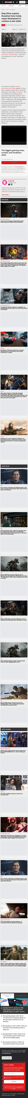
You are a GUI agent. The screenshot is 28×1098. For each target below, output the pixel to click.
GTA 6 (19, 5)
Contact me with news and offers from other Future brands (14, 1077)
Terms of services (18, 166)
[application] (14, 134)
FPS (7, 9)
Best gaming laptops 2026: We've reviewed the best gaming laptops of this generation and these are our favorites (14, 1018)
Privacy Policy (19, 1087)
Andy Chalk (10, 25)
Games (3, 9)
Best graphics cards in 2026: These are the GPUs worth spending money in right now (15, 1027)
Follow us (16, 29)
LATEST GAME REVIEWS (20, 995)
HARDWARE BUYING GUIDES (7, 995)
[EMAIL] (12, 184)
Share (5, 29)
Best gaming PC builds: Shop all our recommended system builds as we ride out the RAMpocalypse (14, 1035)
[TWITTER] (9, 184)
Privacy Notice (20, 168)
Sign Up (14, 1081)
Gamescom (11, 5)
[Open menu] (2, 2)
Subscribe (22, 2)
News (3, 25)
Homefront (12, 9)
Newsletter (24, 29)
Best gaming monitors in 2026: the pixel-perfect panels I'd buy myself (13, 1043)
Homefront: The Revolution (9, 54)
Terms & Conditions (12, 1088)
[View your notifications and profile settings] (13, 2)
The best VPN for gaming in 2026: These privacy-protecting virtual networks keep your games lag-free (14, 1009)
